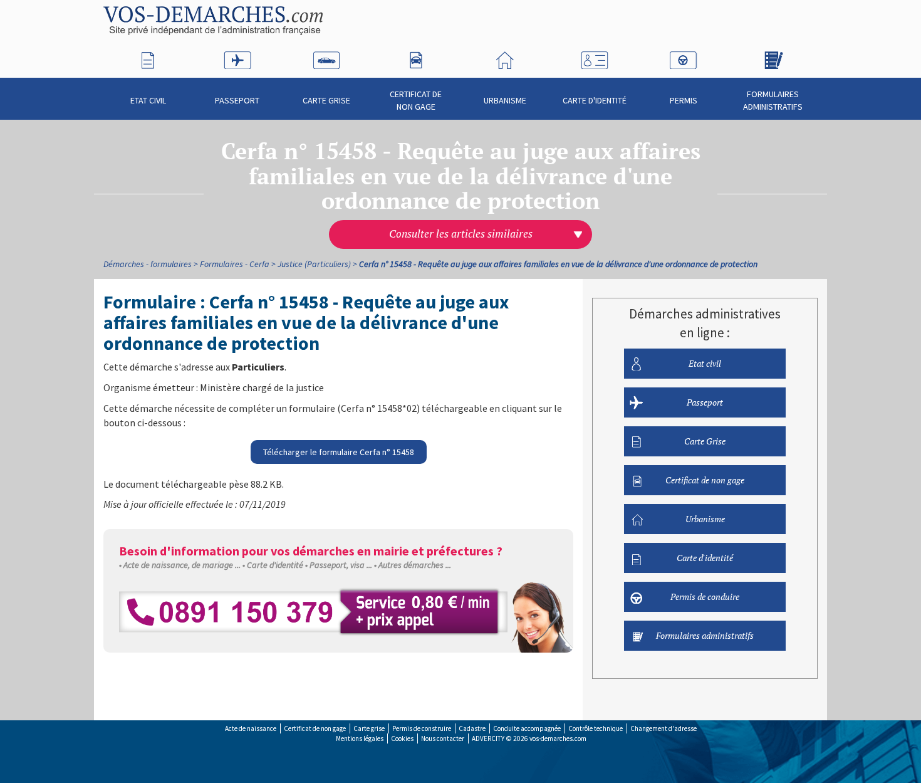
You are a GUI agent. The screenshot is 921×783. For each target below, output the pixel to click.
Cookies (402, 738)
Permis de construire (421, 728)
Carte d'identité (595, 100)
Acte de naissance (250, 728)
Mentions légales (359, 738)
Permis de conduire (704, 596)
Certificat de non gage (416, 100)
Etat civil (148, 100)
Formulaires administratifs (773, 100)
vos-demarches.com (557, 738)
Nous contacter (442, 738)
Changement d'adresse (663, 728)
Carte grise (369, 728)
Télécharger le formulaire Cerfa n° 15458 (338, 452)
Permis (683, 100)
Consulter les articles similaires (461, 234)
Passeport (237, 100)
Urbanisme (505, 100)
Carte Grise (326, 100)
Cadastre (472, 728)
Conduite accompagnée (527, 728)
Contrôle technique (595, 728)
